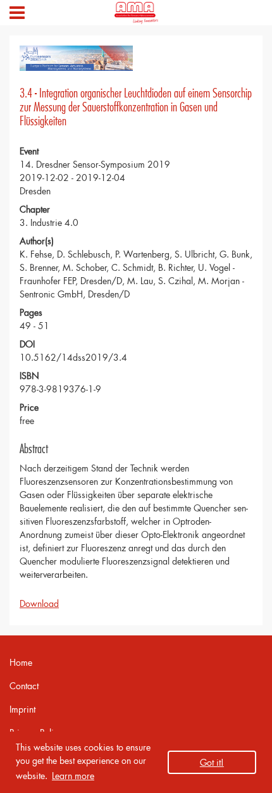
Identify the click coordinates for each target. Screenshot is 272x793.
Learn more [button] (73, 776)
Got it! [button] (212, 762)
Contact (24, 686)
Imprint (22, 709)
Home (20, 662)
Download (39, 603)
